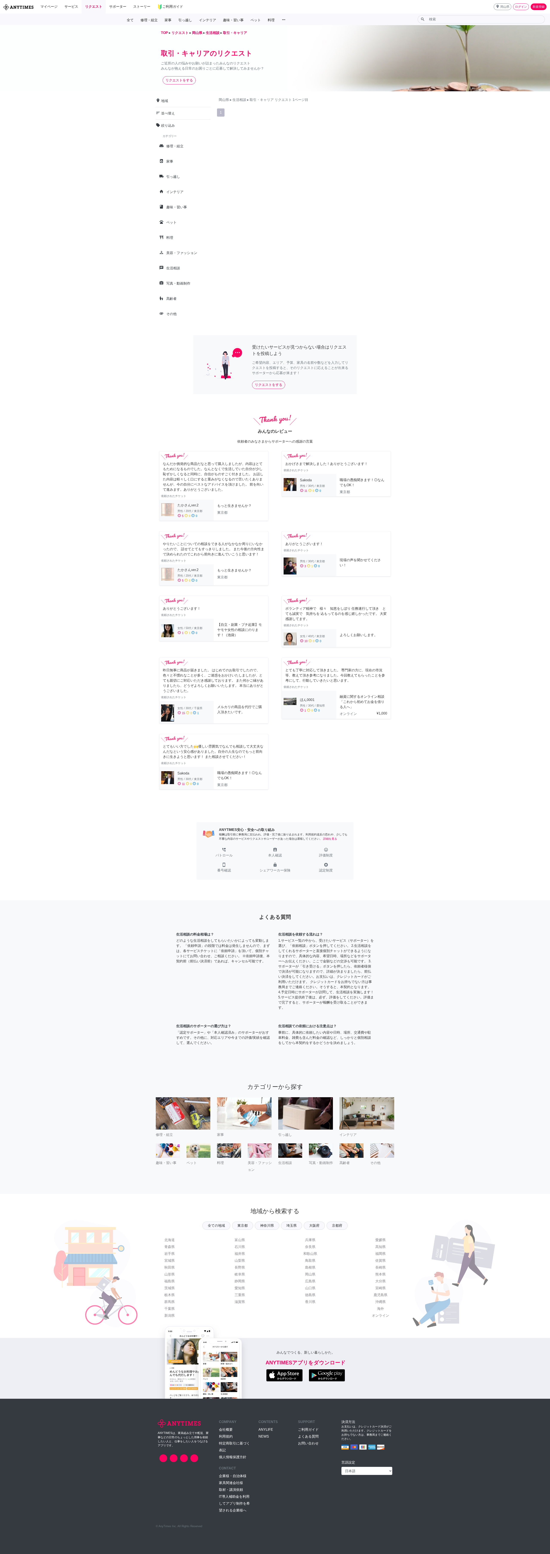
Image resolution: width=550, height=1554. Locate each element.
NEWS (263, 1436)
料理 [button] (271, 20)
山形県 (169, 1274)
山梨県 (240, 1260)
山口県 (310, 1288)
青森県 (169, 1247)
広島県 (310, 1281)
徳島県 (310, 1295)
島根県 (310, 1267)
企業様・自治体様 (232, 1476)
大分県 (380, 1281)
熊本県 (380, 1274)
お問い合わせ (308, 1443)
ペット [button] (256, 20)
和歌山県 (310, 1253)
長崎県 (380, 1267)
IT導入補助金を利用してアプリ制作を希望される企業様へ (234, 1503)
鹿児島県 (380, 1295)
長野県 (240, 1267)
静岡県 (240, 1281)
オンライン (380, 1315)
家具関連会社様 (231, 1483)
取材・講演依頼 (231, 1490)
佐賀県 (380, 1260)
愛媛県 (380, 1240)
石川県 (240, 1247)
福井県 (240, 1253)
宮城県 (169, 1260)
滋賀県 (240, 1302)
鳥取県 (310, 1260)
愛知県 (240, 1288)
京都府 (337, 1225)
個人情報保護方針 (232, 1457)
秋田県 (169, 1267)
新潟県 (169, 1315)
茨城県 (169, 1288)
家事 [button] (168, 20)
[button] (502, 6)
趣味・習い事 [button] (233, 20)
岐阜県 (240, 1274)
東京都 (242, 1225)
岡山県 (310, 1274)
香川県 (310, 1302)
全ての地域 (216, 1225)
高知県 (380, 1247)
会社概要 (226, 1429)
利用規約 (226, 1436)
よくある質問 (308, 1436)
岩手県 (169, 1253)
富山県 (240, 1240)
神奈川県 (267, 1225)
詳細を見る (330, 838)
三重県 (240, 1295)
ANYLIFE (265, 1429)
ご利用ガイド (308, 1429)
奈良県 (310, 1247)
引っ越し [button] (185, 20)
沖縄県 (380, 1302)
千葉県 (169, 1308)
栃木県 (169, 1295)
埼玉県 (291, 1225)
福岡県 (380, 1253)
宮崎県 (380, 1288)
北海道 (169, 1240)
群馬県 (169, 1302)
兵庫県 (310, 1240)
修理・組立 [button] (149, 20)
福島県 (169, 1281)
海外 (380, 1308)
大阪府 (314, 1225)
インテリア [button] (207, 20)
